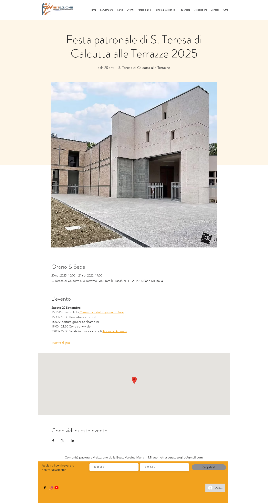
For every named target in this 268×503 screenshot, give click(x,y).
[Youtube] (56, 488)
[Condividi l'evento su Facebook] (53, 440)
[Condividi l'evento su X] (63, 440)
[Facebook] (45, 488)
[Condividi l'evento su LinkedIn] (72, 440)
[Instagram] (51, 488)
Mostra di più (60, 343)
